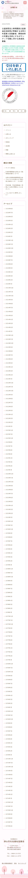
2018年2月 (9, 608)
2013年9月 (9, 814)
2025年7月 (9, 260)
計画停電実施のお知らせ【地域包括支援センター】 (14, 172)
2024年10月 (9, 295)
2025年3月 (9, 276)
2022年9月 (9, 394)
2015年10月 (9, 719)
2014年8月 (9, 774)
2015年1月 (9, 755)
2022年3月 (9, 418)
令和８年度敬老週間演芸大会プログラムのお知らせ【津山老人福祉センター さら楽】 (14, 179)
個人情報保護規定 (7, 863)
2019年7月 (9, 541)
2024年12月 (9, 288)
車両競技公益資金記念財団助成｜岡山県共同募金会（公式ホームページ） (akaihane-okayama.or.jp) (13, 83)
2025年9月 (9, 252)
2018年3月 (9, 604)
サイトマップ (22, 863)
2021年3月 (9, 462)
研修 (7, 150)
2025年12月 (9, 240)
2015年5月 (9, 739)
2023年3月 (9, 371)
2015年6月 (9, 735)
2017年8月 (9, 632)
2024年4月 (9, 319)
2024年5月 (9, 315)
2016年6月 (9, 687)
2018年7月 (9, 588)
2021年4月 (9, 458)
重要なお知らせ (10, 154)
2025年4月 (9, 272)
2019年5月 (9, 549)
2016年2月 (9, 703)
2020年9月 (9, 485)
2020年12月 (9, 474)
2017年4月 (9, 648)
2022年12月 (9, 383)
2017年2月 (9, 656)
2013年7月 (9, 822)
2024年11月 (9, 292)
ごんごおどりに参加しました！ (14, 193)
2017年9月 (9, 628)
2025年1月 (9, 284)
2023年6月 (9, 359)
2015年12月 (9, 711)
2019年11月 (9, 525)
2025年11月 (9, 244)
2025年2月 (9, 280)
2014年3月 (9, 790)
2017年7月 (9, 636)
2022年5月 (9, 410)
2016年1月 (9, 707)
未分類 (8, 146)
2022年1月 (9, 426)
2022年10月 (9, 390)
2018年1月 (9, 612)
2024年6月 (9, 311)
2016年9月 (9, 675)
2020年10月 (9, 482)
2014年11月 (9, 762)
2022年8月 (9, 398)
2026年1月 (9, 236)
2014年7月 (9, 778)
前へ (6, 111)
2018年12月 (9, 569)
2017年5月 (9, 644)
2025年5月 (9, 268)
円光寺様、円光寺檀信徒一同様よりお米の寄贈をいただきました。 (14, 187)
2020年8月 (9, 489)
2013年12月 (9, 802)
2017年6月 (9, 640)
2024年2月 (9, 327)
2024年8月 (9, 303)
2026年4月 (9, 224)
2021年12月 (9, 430)
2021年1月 (9, 470)
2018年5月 (9, 596)
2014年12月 (9, 759)
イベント (8, 130)
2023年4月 (9, 367)
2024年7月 (9, 307)
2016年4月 (9, 695)
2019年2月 (9, 561)
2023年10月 (9, 343)
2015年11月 (9, 715)
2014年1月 (9, 798)
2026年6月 (9, 216)
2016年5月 (9, 691)
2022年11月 (9, 387)
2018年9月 (9, 580)
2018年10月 (9, 576)
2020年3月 (9, 509)
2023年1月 (9, 379)
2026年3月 (9, 228)
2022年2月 (9, 422)
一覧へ (14, 111)
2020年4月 (9, 505)
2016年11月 (9, 668)
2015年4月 (9, 743)
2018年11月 (9, 573)
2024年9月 (9, 299)
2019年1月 (9, 565)
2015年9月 (9, 723)
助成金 (8, 142)
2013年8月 (9, 818)
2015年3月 (9, 747)
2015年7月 (9, 731)
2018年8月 (9, 584)
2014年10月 (9, 766)
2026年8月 (9, 208)
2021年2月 (9, 466)
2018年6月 (9, 592)
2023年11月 (9, 339)
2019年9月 (9, 533)
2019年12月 (9, 521)
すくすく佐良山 (10, 168)
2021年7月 (9, 446)
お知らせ (8, 134)
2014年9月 (9, 770)
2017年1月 (9, 660)
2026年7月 (9, 212)
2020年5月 (9, 501)
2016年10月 (9, 671)
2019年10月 (9, 529)
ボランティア (10, 138)
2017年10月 (9, 624)
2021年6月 (9, 450)
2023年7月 (9, 355)
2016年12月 (9, 664)
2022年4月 (9, 414)
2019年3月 (9, 557)
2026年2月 (9, 232)
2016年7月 (9, 683)
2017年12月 (9, 616)
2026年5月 (9, 220)
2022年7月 (9, 402)
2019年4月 (9, 553)
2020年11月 (9, 478)
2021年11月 (9, 434)
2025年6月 (9, 264)
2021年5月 (9, 454)
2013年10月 (9, 810)
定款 (15, 863)
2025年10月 (9, 248)
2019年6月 (9, 545)
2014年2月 (9, 794)
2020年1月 (9, 517)
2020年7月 (9, 493)
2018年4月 (9, 600)
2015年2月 (9, 751)
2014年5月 (9, 786)
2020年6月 (9, 497)
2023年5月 (9, 363)
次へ (22, 111)
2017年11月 (9, 620)
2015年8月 (9, 727)
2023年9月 (9, 347)
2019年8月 (9, 537)
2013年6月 (9, 826)
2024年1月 (9, 331)
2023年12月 (9, 335)
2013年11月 (9, 806)
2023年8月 (9, 351)
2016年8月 (9, 679)
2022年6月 (9, 406)
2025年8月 (9, 256)
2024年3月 (9, 323)
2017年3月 (9, 652)
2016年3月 (9, 699)
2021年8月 (9, 442)
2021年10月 (9, 438)
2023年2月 (9, 375)
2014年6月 (9, 782)
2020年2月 (9, 513)
